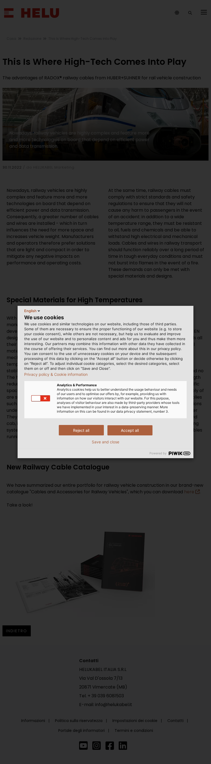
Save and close (105, 442)
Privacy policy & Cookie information (56, 374)
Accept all (130, 430)
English (30, 311)
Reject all (81, 430)
